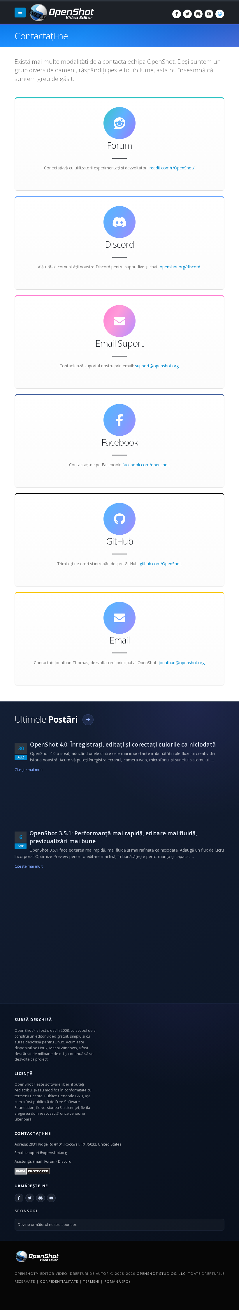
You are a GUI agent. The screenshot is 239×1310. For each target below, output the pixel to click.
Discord (64, 1161)
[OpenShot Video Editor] (61, 12)
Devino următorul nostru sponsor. (47, 1224)
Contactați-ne (33, 1133)
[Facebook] (176, 14)
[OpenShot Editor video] (37, 1256)
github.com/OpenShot (160, 563)
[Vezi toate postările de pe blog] (88, 719)
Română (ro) (117, 1281)
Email (37, 1161)
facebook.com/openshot (145, 464)
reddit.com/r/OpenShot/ (172, 168)
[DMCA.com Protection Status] (32, 1170)
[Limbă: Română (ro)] (219, 14)
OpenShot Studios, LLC (161, 1273)
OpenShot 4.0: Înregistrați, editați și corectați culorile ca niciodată (123, 744)
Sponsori (26, 1210)
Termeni (91, 1281)
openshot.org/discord (180, 267)
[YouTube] (209, 14)
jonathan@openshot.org (182, 662)
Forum (49, 1161)
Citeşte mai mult (29, 769)
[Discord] (198, 14)
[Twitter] (187, 14)
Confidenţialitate (59, 1281)
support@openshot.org (157, 365)
